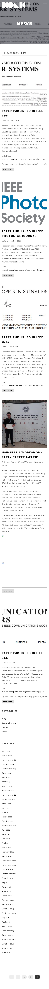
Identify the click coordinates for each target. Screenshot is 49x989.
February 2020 (8, 900)
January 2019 (7, 935)
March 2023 (7, 786)
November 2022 (9, 795)
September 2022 (9, 799)
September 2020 (9, 874)
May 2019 (6, 918)
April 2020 (6, 891)
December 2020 (9, 861)
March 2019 (7, 926)
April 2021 (6, 843)
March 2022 (7, 817)
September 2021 (9, 826)
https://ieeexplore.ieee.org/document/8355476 (23, 692)
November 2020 (9, 865)
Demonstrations (9, 723)
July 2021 (6, 830)
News (4, 732)
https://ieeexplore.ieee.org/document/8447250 (23, 159)
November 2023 (9, 760)
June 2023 (6, 773)
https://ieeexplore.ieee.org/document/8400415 (23, 385)
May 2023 (6, 777)
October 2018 (8, 944)
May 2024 (6, 751)
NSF (4, 480)
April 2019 (6, 922)
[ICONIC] (17, 5)
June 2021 (6, 834)
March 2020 (7, 896)
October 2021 (8, 821)
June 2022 (6, 804)
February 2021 (8, 852)
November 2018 (9, 939)
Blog (4, 719)
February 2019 (8, 931)
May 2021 (6, 839)
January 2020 (8, 904)
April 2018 (6, 953)
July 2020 (6, 883)
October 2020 (8, 869)
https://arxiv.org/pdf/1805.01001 (32, 697)
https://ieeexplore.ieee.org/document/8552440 (23, 270)
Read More (7, 169)
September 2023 (9, 769)
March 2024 (7, 755)
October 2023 (8, 764)
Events (5, 727)
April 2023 (6, 782)
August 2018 (7, 948)
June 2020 (6, 887)
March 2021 (7, 847)
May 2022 (6, 808)
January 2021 (7, 856)
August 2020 (7, 878)
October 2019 (8, 909)
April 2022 (6, 812)
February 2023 (8, 791)
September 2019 (9, 913)
